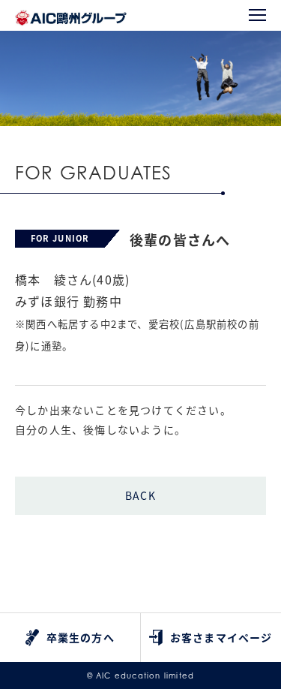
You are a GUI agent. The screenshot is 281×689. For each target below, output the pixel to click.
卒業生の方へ (80, 637)
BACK (140, 495)
